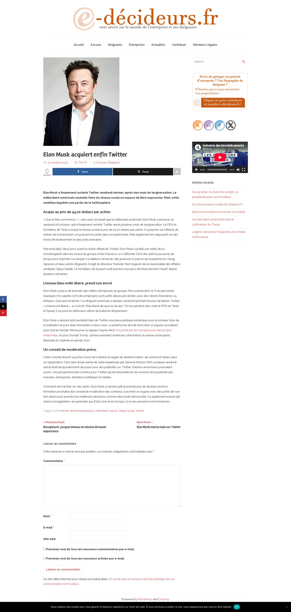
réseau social (127, 410)
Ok (236, 606)
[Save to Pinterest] (3, 312)
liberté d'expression (82, 410)
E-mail (48, 527)
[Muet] (238, 169)
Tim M (83, 162)
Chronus (163, 599)
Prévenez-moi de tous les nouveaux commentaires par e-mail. (90, 549)
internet (64, 410)
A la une (95, 45)
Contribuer (179, 45)
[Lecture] (196, 169)
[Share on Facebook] (3, 299)
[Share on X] (3, 306)
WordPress (145, 599)
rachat (113, 410)
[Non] (286, 607)
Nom (47, 516)
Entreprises (137, 45)
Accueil (79, 45)
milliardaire (101, 410)
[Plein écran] (243, 169)
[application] (220, 157)
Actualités (158, 45)
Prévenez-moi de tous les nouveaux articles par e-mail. (85, 558)
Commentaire (53, 461)
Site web (49, 539)
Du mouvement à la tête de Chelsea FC (217, 204)
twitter (140, 410)
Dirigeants (115, 45)
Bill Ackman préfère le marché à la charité (218, 212)
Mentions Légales (205, 45)
